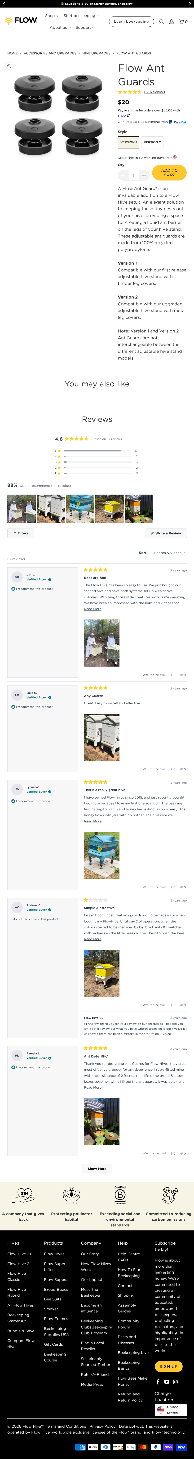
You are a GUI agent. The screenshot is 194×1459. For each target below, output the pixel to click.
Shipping (126, 1295)
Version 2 (152, 142)
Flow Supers (55, 1279)
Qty (121, 165)
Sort (143, 552)
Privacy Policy (102, 1426)
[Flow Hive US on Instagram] (175, 1382)
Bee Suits (52, 1299)
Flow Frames (56, 1318)
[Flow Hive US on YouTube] (166, 1382)
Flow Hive (31, 1426)
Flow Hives (54, 1253)
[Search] (161, 21)
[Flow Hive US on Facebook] (158, 1382)
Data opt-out (131, 1426)
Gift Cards (53, 1344)
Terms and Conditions (66, 1426)
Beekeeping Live (133, 1352)
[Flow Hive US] (21, 21)
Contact (125, 1285)
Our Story (90, 1253)
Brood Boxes (56, 1289)
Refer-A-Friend (95, 1374)
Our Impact (91, 1279)
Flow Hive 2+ (19, 1253)
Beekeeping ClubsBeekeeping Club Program (97, 1327)
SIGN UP (169, 1366)
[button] (141, 92)
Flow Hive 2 (18, 1263)
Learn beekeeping (131, 21)
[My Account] (171, 21)
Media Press (92, 1384)
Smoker (51, 1309)
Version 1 (128, 142)
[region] (80, 509)
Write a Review (170, 534)
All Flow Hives (20, 1305)
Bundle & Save (20, 1330)
